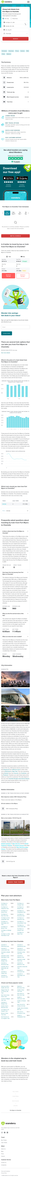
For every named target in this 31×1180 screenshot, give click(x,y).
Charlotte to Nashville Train (22, 967)
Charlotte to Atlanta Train (5, 952)
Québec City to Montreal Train (4, 1006)
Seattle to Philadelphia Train (21, 1016)
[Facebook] (4, 1132)
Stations (9, 54)
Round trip (15, 18)
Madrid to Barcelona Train (21, 987)
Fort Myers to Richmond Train (21, 915)
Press (2, 1153)
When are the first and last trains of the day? (13, 614)
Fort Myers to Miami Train (20, 933)
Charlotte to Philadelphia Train (21, 949)
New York (14, 771)
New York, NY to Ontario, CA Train (21, 1005)
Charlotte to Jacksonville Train (5, 949)
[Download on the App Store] (8, 178)
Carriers (22, 51)
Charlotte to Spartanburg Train (21, 945)
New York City (16, 843)
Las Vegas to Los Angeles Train (5, 1010)
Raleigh (10, 845)
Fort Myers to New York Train (4, 915)
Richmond (8, 771)
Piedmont (5, 775)
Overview (11, 51)
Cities (3, 54)
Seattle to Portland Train (21, 1001)
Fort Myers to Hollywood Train (5, 907)
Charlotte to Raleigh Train (4, 960)
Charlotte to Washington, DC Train (21, 975)
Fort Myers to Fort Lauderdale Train (5, 918)
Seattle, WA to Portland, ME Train (22, 1008)
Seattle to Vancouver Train (21, 998)
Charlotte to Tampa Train (4, 972)
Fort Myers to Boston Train (4, 927)
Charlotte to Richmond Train (4, 963)
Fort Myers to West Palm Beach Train (5, 934)
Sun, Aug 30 (8, 29)
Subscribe (6, 333)
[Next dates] (28, 213)
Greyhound (6, 769)
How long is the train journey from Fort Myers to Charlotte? (12, 573)
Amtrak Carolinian (6, 843)
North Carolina (15, 1101)
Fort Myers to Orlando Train (20, 929)
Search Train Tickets (15, 882)
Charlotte (15, 1105)
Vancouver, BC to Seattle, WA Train (5, 987)
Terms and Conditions (5, 1171)
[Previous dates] (2, 213)
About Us (3, 1149)
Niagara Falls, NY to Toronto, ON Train (5, 991)
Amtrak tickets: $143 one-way (9, 350)
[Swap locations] (25, 24)
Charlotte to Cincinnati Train (20, 971)
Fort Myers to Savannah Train (20, 918)
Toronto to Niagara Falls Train (5, 999)
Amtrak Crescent (19, 845)
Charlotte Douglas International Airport (19, 778)
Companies (3, 1165)
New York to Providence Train (21, 1012)
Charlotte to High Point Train (21, 960)
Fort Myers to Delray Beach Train (21, 922)
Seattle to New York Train (20, 990)
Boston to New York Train (4, 1014)
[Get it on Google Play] (22, 178)
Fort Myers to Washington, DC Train (5, 923)
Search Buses (22, 275)
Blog (2, 1151)
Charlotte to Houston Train (4, 976)
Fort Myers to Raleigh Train (6, 931)
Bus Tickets (4, 1140)
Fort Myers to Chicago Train (20, 904)
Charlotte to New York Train (21, 952)
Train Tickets (15, 1091)
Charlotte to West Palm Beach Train (5, 956)
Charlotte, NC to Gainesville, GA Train (5, 968)
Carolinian (23, 773)
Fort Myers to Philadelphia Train (21, 911)
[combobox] (15, 22)
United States (15, 1096)
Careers (3, 1156)
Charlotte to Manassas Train (20, 963)
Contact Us (3, 1162)
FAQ (27, 51)
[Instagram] (2, 1132)
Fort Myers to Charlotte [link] (15, 1110)
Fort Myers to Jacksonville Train (21, 926)
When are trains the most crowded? (12, 636)
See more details (5, 352)
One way (7, 18)
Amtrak (4, 504)
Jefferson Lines (16, 769)
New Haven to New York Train (20, 994)
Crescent (16, 773)
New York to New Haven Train (5, 995)
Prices (17, 51)
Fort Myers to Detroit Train (4, 911)
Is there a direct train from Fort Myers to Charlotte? (13, 532)
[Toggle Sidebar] (28, 2)
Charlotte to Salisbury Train (20, 956)
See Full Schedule (15, 235)
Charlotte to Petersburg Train (5, 945)
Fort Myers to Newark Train (20, 907)
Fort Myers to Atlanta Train (4, 904)
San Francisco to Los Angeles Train (5, 1017)
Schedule (4, 51)
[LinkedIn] (7, 1132)
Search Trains (8, 275)
